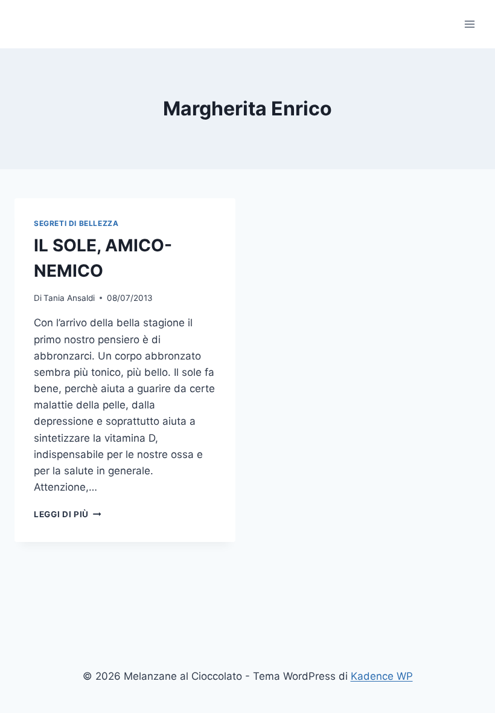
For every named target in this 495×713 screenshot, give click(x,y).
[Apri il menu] (469, 24)
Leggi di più (67, 514)
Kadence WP (382, 676)
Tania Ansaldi (69, 298)
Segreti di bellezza (76, 223)
